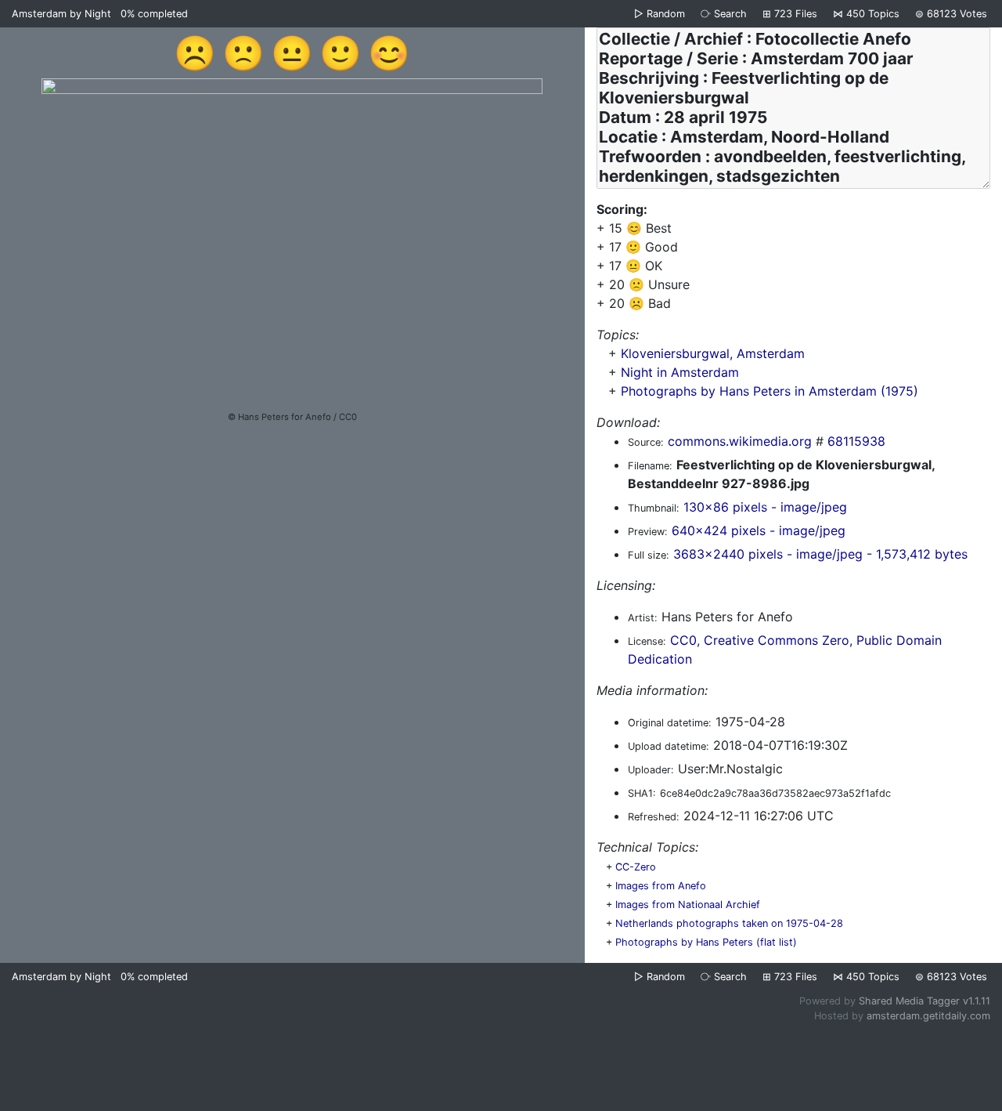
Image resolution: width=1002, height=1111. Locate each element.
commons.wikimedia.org (740, 441)
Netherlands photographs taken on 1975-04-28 (729, 923)
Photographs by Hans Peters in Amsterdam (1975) (769, 391)
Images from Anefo (660, 886)
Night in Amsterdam (680, 372)
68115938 (856, 441)
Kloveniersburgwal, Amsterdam (713, 353)
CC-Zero (635, 867)
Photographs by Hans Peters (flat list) (706, 942)
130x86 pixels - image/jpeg (765, 507)
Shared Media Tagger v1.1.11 (924, 1001)
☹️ (195, 52)
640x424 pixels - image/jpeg (758, 530)
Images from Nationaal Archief (687, 904)
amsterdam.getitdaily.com (928, 1016)
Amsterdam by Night (61, 14)
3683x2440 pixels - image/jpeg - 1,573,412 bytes (820, 554)
